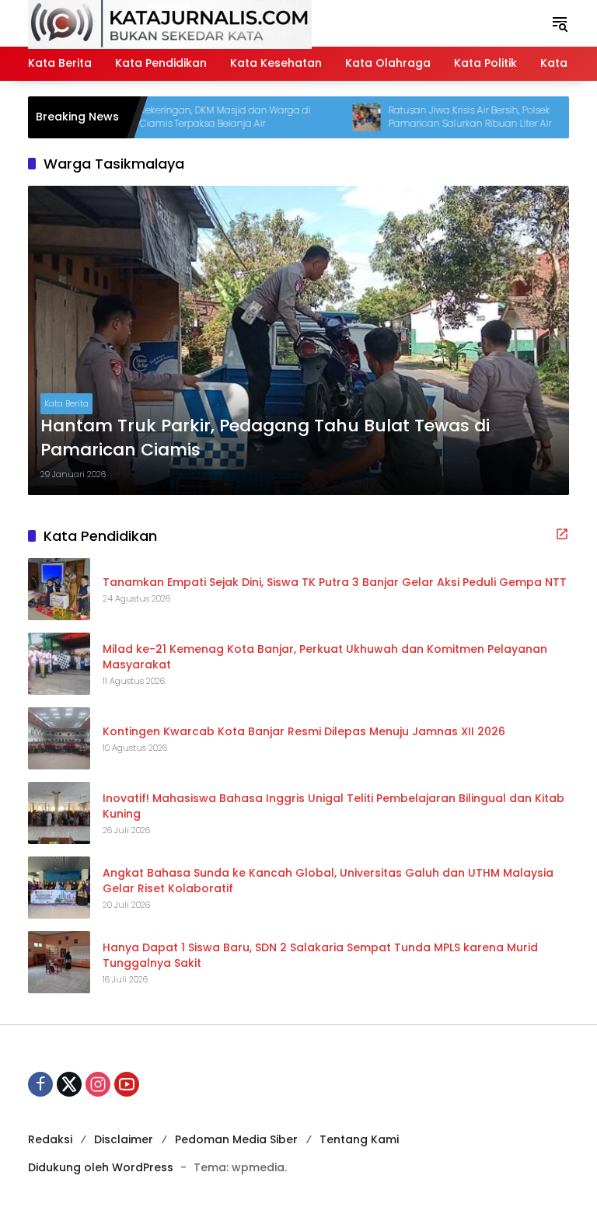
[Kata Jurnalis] (170, 22)
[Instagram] (98, 1084)
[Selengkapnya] (562, 534)
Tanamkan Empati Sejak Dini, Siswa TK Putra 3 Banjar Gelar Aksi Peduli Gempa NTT (335, 582)
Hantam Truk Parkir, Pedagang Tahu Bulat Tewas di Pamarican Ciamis (265, 438)
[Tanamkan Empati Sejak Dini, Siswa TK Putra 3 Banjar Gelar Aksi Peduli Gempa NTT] (59, 589)
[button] (559, 23)
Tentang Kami (359, 1139)
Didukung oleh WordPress (100, 1167)
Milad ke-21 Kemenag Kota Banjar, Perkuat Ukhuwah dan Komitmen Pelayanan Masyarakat (325, 657)
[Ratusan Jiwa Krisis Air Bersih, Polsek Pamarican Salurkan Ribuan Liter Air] (344, 117)
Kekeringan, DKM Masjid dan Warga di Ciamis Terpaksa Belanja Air (202, 117)
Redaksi (50, 1139)
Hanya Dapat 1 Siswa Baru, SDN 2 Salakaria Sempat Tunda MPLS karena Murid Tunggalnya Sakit (320, 955)
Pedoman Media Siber (236, 1139)
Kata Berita (66, 403)
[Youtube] (126, 1084)
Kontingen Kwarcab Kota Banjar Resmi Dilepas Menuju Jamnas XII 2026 (304, 731)
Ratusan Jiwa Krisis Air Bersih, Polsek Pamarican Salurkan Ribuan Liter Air (447, 117)
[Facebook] (40, 1084)
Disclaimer (123, 1139)
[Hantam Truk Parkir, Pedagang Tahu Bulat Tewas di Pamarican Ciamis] (298, 340)
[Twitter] (69, 1084)
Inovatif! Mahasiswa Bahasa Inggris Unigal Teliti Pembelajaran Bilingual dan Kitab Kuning (333, 806)
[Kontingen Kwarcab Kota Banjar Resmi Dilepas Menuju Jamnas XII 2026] (59, 738)
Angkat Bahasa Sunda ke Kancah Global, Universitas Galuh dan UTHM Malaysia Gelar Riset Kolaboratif (328, 881)
